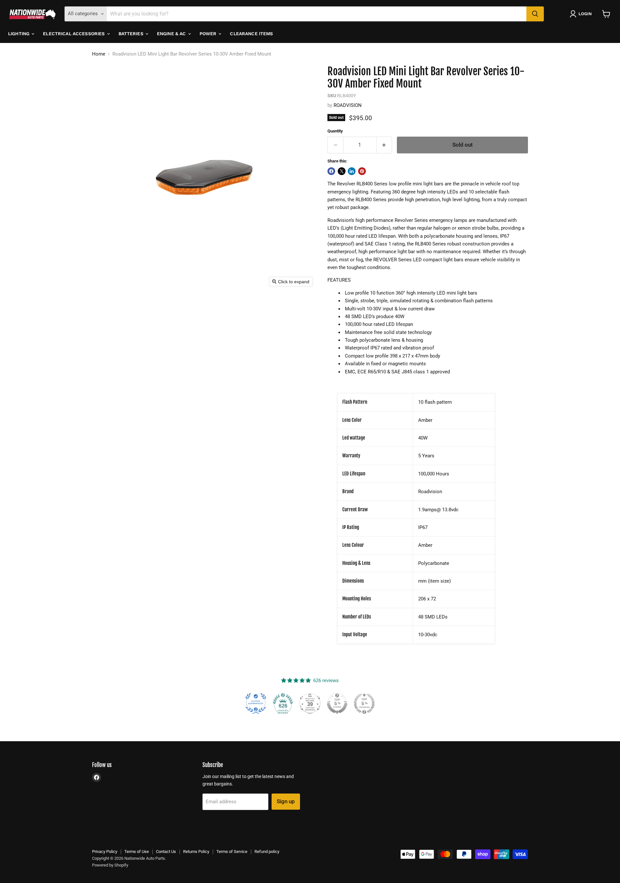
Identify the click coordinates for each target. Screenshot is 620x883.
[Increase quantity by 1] (384, 145)
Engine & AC (172, 33)
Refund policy (266, 851)
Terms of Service (231, 851)
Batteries (132, 33)
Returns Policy (196, 851)
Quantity (335, 131)
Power (209, 33)
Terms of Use (136, 851)
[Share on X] (342, 171)
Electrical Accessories (74, 33)
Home (98, 54)
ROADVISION (348, 105)
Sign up (286, 801)
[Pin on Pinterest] (362, 171)
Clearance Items (251, 33)
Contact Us (166, 851)
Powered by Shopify (110, 865)
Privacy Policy (104, 851)
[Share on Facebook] (331, 171)
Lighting (19, 33)
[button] (582, 14)
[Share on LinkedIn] (352, 171)
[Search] (535, 13)
